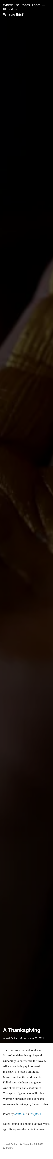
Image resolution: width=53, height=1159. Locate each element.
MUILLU (19, 1114)
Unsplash (35, 1114)
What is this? (13, 14)
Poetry (9, 1148)
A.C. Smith (11, 1038)
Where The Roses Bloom (21, 5)
